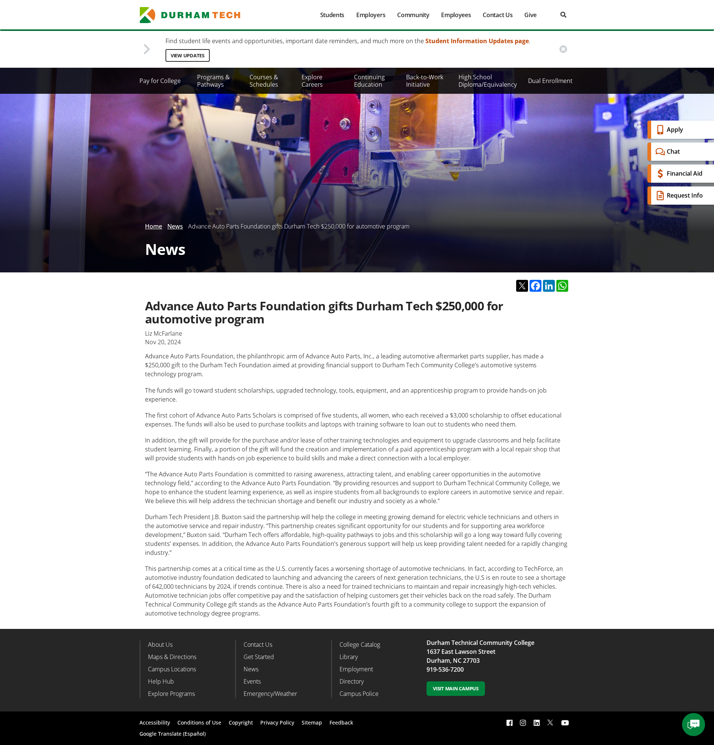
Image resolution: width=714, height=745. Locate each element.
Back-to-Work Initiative (424, 81)
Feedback (341, 722)
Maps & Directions (172, 657)
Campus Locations (172, 669)
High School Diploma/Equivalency (488, 81)
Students (332, 15)
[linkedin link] (536, 722)
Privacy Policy (277, 722)
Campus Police (359, 694)
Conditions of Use (199, 722)
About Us (160, 644)
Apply (675, 129)
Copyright (241, 722)
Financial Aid (684, 173)
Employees (456, 15)
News (175, 226)
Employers (370, 15)
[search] (563, 14)
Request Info (685, 195)
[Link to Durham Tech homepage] (195, 15)
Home (153, 226)
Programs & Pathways (213, 81)
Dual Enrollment (550, 81)
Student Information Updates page (477, 41)
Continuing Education (369, 81)
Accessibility (154, 722)
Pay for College (160, 81)
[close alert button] (563, 49)
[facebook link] (509, 722)
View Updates (188, 55)
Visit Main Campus (456, 688)
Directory (352, 681)
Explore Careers (312, 81)
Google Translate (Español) (172, 733)
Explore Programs (171, 694)
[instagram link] (523, 722)
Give (530, 15)
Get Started (259, 657)
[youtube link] (565, 722)
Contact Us (497, 15)
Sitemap (312, 722)
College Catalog (360, 644)
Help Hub (161, 681)
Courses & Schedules (264, 81)
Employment (356, 669)
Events (252, 681)
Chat (673, 151)
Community (413, 15)
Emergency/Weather (270, 694)
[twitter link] (550, 722)
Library (349, 657)
